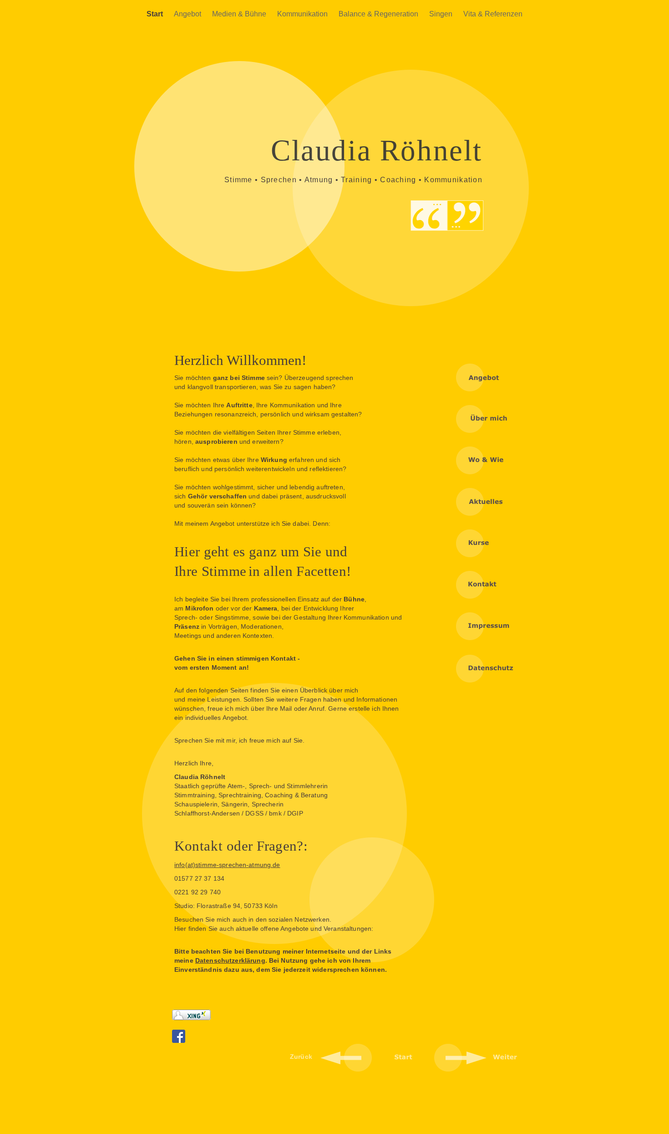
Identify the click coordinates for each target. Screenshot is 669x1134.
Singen (441, 14)
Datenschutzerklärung (230, 960)
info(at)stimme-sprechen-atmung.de (227, 864)
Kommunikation (303, 14)
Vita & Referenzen (492, 14)
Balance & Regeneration (379, 14)
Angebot (188, 14)
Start (156, 14)
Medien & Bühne (240, 14)
